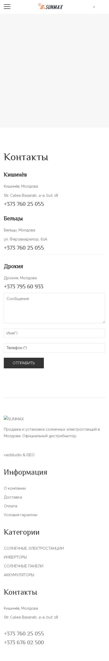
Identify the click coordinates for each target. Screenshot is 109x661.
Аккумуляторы (19, 575)
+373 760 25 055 (24, 204)
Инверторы (15, 557)
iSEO (30, 455)
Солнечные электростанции (34, 548)
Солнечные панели (23, 566)
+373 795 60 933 (23, 287)
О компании (15, 488)
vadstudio (13, 455)
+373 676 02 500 (24, 643)
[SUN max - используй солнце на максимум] (50, 6)
